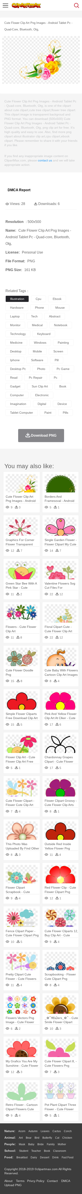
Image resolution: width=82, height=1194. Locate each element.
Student (23, 1150)
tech (34, 316)
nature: (9, 1131)
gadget (15, 386)
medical (37, 325)
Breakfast (22, 1157)
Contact (52, 1181)
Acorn (21, 1131)
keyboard (44, 334)
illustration (17, 299)
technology (18, 334)
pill (57, 360)
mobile (37, 351)
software (37, 360)
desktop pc (18, 369)
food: (8, 1157)
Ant (21, 1137)
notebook (60, 325)
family (51, 1144)
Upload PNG (13, 1185)
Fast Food (67, 1157)
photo (41, 369)
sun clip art (40, 386)
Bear (28, 1137)
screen (58, 351)
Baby (31, 1144)
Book (47, 1150)
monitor (15, 325)
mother (62, 1144)
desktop (15, 351)
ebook (57, 299)
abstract (54, 316)
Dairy (34, 1157)
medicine (16, 342)
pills (65, 412)
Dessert (44, 1157)
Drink (55, 1157)
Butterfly (47, 1137)
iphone (15, 360)
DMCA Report (19, 190)
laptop (15, 316)
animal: (10, 1137)
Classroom (59, 1150)
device (62, 404)
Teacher (36, 1150)
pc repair (35, 377)
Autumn (33, 1131)
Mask (22, 1144)
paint (47, 412)
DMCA (65, 1181)
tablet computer (21, 412)
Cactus (56, 1131)
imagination (18, 404)
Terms (20, 1181)
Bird (37, 1137)
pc (55, 377)
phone (39, 307)
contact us (45, 160)
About (8, 1181)
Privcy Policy (35, 1181)
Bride (40, 1144)
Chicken (67, 1137)
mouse (60, 307)
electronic (42, 395)
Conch (68, 1131)
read (13, 377)
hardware (17, 307)
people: (10, 1144)
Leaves (45, 1131)
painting (63, 342)
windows (40, 342)
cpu (38, 299)
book (62, 386)
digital (42, 404)
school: (10, 1150)
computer (17, 395)
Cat (57, 1137)
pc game (63, 369)
